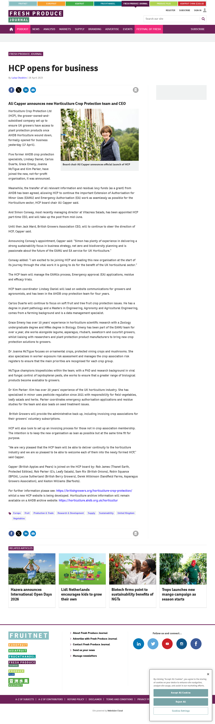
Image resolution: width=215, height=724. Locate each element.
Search (203, 18)
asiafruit (79, 3)
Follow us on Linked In (138, 643)
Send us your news (84, 650)
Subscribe (184, 10)
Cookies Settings (181, 710)
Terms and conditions (119, 699)
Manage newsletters (85, 656)
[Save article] (136, 90)
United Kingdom (126, 513)
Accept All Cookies (181, 692)
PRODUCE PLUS (164, 3)
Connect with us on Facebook (195, 643)
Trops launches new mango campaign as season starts (179, 594)
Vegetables (19, 518)
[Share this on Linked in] (26, 90)
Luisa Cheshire (19, 77)
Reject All (181, 701)
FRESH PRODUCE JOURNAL (135, 3)
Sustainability (106, 513)
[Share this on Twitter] (19, 90)
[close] (138, 83)
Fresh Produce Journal (25, 54)
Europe (17, 513)
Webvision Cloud (115, 710)
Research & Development (71, 513)
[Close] (208, 674)
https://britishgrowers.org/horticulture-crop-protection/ (94, 491)
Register (170, 10)
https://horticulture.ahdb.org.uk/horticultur (88, 500)
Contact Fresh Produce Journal (91, 644)
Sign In (197, 10)
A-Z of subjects (24, 699)
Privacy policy (146, 699)
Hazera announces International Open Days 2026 (31, 594)
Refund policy (75, 699)
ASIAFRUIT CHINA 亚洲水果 (192, 3)
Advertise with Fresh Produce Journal (95, 638)
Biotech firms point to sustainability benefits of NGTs (132, 594)
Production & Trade (44, 513)
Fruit (27, 513)
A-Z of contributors (50, 699)
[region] (180, 695)
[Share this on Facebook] (11, 90)
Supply (91, 513)
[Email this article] (33, 90)
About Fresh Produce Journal (90, 633)
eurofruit (51, 3)
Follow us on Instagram (181, 643)
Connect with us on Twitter (152, 643)
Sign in (95, 83)
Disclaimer (95, 699)
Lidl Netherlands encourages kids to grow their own (81, 594)
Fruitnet (22, 3)
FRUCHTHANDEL (108, 3)
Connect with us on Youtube (167, 643)
